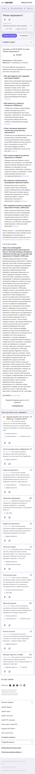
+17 (30, 654)
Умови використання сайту (11, 748)
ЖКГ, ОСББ (9, 29)
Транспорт (24, 667)
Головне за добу (9, 42)
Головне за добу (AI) (9, 35)
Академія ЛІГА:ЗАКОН (8, 728)
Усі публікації (24, 35)
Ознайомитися (17, 406)
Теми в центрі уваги (7, 733)
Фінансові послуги (25, 436)
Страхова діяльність (11, 436)
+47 (30, 603)
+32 (30, 498)
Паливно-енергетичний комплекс (14, 590)
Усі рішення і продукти (8, 737)
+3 (30, 416)
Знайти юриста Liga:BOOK (9, 724)
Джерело (7, 99)
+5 (30, 631)
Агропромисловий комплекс (13, 564)
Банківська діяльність (11, 433)
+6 (30, 523)
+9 (30, 449)
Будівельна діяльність (21, 29)
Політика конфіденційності (11, 752)
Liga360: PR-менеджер (8, 720)
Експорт (19, 55)
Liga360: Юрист (6, 711)
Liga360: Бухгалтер (7, 715)
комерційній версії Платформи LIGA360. (16, 239)
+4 (30, 470)
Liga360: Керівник (6, 707)
